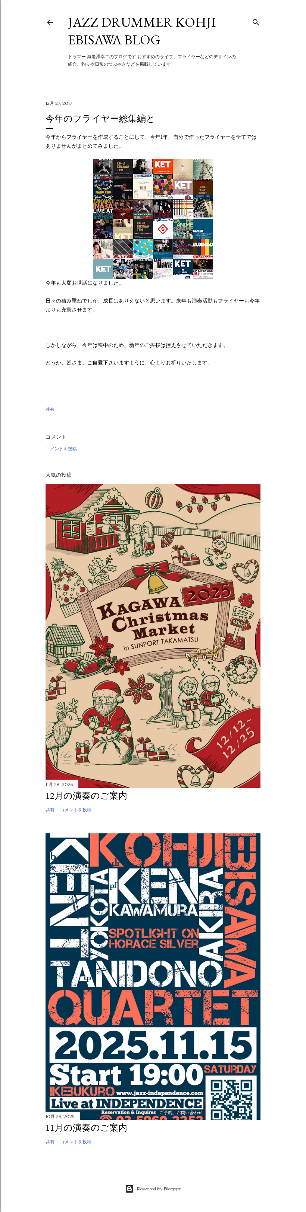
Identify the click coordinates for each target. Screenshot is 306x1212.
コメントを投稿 (61, 448)
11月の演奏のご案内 (86, 1127)
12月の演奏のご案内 (86, 795)
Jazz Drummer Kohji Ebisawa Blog (142, 30)
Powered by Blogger (159, 1188)
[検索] (256, 20)
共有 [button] (50, 409)
